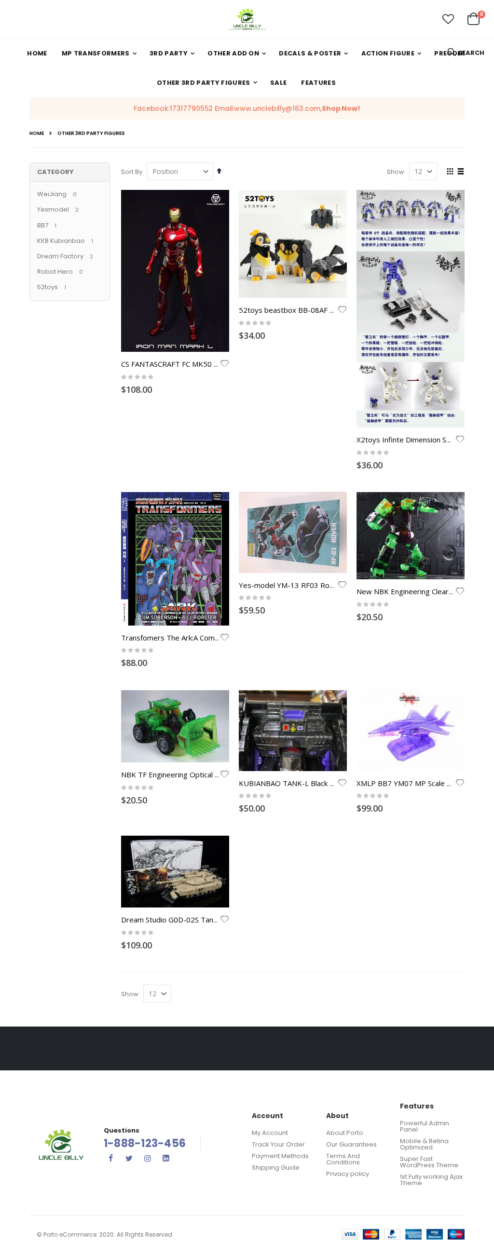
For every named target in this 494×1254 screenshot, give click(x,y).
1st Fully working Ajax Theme (431, 1179)
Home (36, 133)
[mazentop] (247, 19)
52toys (47, 287)
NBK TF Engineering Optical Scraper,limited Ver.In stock (213, 774)
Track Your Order (278, 1144)
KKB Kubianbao (61, 240)
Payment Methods (280, 1156)
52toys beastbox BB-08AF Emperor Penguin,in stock (326, 310)
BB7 (42, 225)
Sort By (131, 171)
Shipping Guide (276, 1167)
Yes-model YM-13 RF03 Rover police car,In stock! (321, 585)
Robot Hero (55, 271)
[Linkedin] (166, 1158)
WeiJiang (52, 194)
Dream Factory (60, 256)
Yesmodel (53, 209)
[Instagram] (147, 1158)
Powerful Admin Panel (424, 1126)
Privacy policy (347, 1173)
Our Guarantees (351, 1144)
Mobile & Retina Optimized (424, 1144)
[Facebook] (111, 1158)
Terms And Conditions (343, 1159)
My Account (270, 1132)
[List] (461, 172)
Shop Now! (341, 108)
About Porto (344, 1132)
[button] (448, 19)
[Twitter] (129, 1158)
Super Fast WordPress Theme (429, 1162)
